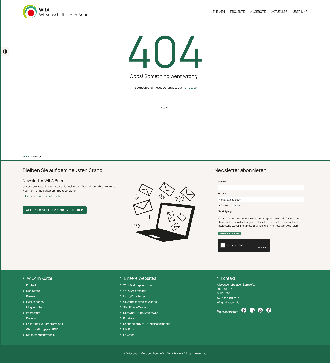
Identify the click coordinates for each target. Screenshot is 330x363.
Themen (219, 11)
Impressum (33, 313)
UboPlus (128, 329)
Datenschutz (34, 318)
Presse (30, 296)
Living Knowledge (134, 296)
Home (26, 156)
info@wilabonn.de (228, 302)
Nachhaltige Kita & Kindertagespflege (146, 324)
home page (190, 88)
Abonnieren (229, 233)
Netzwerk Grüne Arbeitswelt (140, 313)
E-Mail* (222, 193)
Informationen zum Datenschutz (43, 196)
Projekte (237, 11)
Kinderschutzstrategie (40, 335)
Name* (222, 181)
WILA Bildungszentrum (137, 285)
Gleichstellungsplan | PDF (42, 329)
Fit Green (129, 335)
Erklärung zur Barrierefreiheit (44, 324)
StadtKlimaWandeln (135, 307)
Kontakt (31, 285)
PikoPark (128, 318)
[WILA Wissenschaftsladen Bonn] (55, 11)
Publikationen (35, 302)
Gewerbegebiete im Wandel (140, 302)
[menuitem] (220, 11)
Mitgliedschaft (35, 307)
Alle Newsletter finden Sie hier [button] (54, 210)
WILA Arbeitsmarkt (134, 291)
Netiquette (33, 291)
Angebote (258, 11)
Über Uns (300, 11)
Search (165, 107)
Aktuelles (279, 11)
